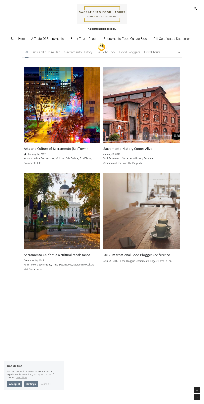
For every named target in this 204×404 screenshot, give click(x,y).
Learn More (21, 377)
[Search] (195, 8)
